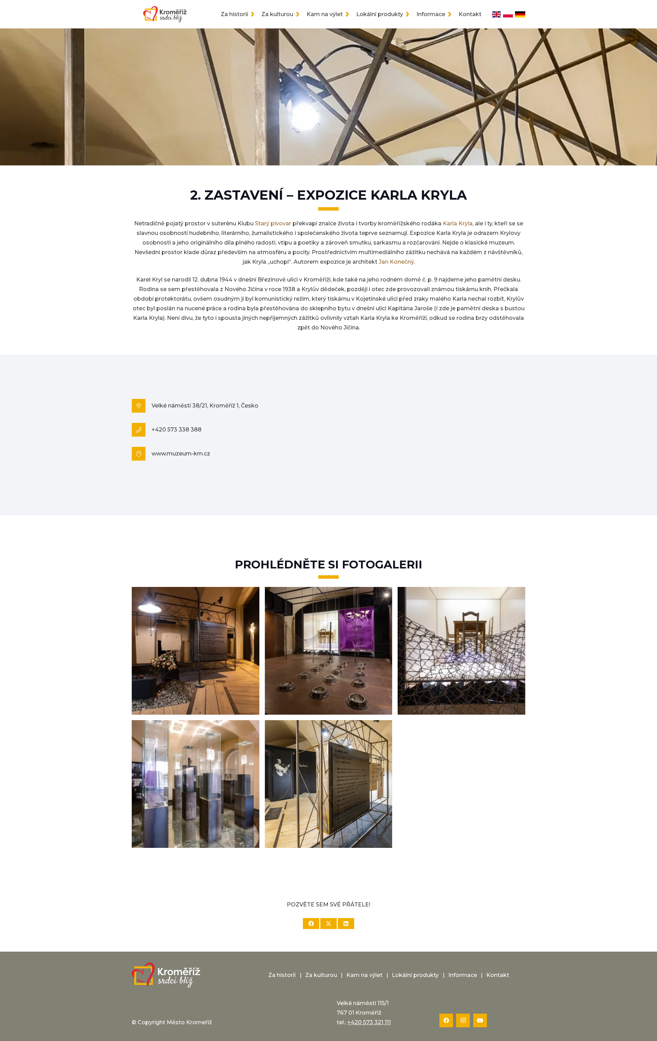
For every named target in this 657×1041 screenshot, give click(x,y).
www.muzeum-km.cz (181, 453)
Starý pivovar (273, 223)
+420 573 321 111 (369, 1022)
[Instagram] (463, 1020)
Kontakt (497, 975)
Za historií (282, 975)
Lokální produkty (415, 975)
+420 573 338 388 (177, 429)
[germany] (520, 14)
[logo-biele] (166, 975)
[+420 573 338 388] (142, 430)
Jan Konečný (396, 262)
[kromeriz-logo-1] (165, 14)
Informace (462, 975)
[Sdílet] (311, 923)
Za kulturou (321, 975)
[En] (496, 14)
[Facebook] (446, 1020)
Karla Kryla (458, 223)
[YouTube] (480, 1020)
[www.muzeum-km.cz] (142, 454)
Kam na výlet (364, 975)
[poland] (508, 14)
